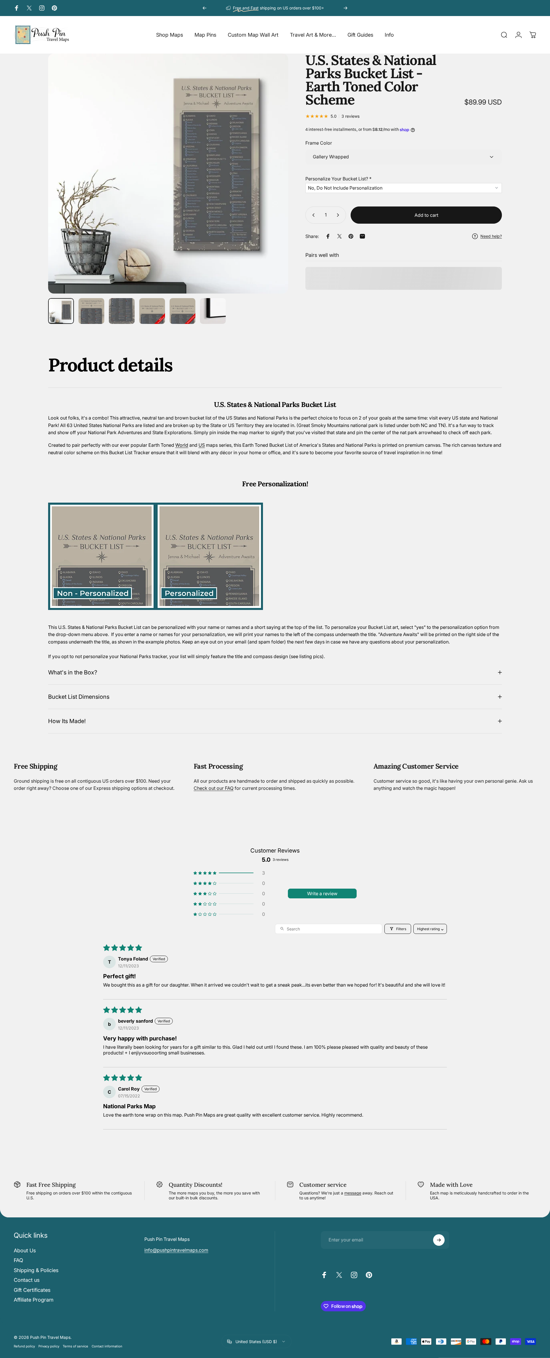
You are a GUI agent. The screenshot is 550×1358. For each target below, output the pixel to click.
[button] (403, 178)
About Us (25, 1250)
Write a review (322, 893)
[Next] (345, 8)
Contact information (107, 1346)
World (181, 445)
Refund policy (24, 1346)
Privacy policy (48, 1346)
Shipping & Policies (36, 1270)
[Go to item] (61, 311)
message (352, 1192)
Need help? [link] (491, 236)
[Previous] (204, 8)
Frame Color (318, 143)
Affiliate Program (34, 1300)
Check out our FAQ (213, 788)
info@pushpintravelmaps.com (176, 1250)
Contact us (27, 1280)
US (202, 445)
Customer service (323, 1184)
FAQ (18, 1260)
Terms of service (75, 1346)
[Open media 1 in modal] (168, 174)
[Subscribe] (439, 1240)
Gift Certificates (32, 1290)
